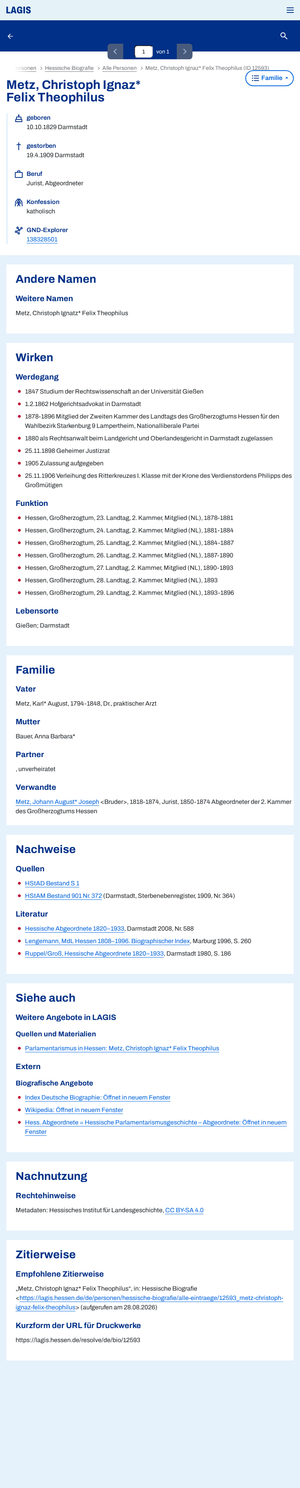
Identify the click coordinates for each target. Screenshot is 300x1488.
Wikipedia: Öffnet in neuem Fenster (74, 1110)
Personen (24, 68)
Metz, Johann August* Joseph (57, 801)
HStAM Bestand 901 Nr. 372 (63, 895)
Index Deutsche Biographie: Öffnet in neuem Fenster (97, 1097)
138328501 (42, 239)
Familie (272, 77)
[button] (290, 10)
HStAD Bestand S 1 (52, 883)
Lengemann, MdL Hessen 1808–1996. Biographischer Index (107, 941)
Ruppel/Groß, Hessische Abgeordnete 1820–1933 (94, 953)
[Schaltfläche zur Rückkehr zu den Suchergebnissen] (11, 36)
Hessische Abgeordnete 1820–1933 (74, 928)
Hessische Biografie (69, 68)
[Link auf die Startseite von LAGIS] (45, 10)
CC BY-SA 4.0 (184, 1210)
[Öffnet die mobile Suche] (284, 36)
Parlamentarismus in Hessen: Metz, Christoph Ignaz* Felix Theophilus (122, 1048)
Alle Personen (119, 68)
